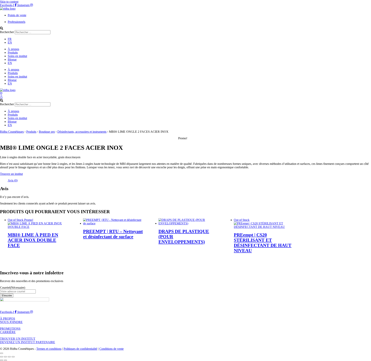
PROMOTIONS (10, 328)
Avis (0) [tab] (13, 180)
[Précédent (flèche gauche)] (1, 360)
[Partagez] (9, 356)
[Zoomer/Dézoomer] (1, 356)
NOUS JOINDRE (11, 322)
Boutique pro (47, 131)
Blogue (12, 59)
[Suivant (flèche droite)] (5, 360)
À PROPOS (7, 318)
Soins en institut (17, 56)
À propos (13, 49)
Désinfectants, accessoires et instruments (81, 131)
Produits (13, 52)
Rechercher (7, 32)
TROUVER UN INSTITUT (17, 338)
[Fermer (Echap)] (13, 356)
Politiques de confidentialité (80, 348)
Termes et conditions (48, 348)
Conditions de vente (111, 348)
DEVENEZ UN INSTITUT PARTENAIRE (27, 342)
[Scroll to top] (1, 353)
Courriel (12, 287)
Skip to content (9, 1)
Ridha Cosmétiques (12, 131)
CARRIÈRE (8, 332)
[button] (185, 28)
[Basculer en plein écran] (5, 356)
